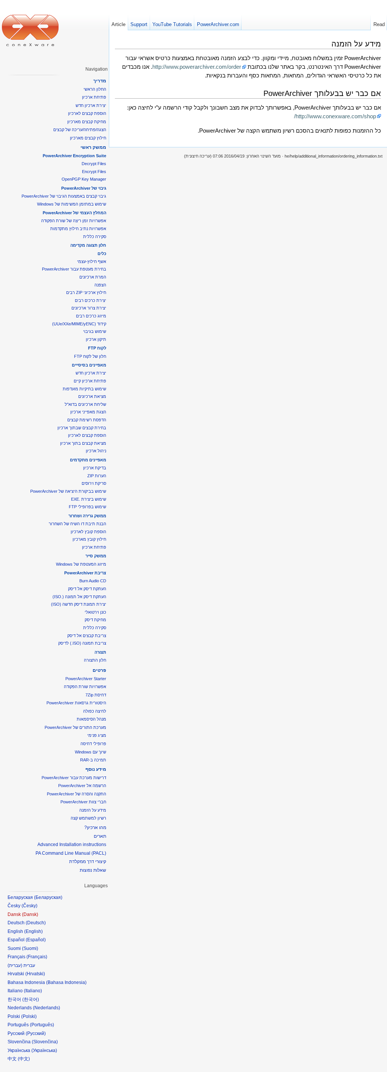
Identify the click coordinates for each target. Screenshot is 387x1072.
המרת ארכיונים (92, 277)
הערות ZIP (96, 475)
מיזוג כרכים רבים (91, 316)
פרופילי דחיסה (93, 743)
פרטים (99, 670)
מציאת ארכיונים (92, 396)
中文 (23, 1058)
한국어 (30, 999)
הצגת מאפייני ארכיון (88, 412)
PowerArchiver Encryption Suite (74, 155)
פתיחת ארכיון (94, 97)
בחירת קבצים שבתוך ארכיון (81, 427)
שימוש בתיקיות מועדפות (84, 389)
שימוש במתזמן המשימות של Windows (71, 204)
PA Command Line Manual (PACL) (71, 853)
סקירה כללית (94, 236)
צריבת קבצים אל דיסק (86, 635)
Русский (35, 1033)
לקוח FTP (97, 348)
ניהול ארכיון (96, 451)
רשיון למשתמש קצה (88, 818)
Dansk (30, 914)
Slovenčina (44, 1041)
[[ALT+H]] (30, 30)
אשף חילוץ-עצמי (91, 261)
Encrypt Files (94, 171)
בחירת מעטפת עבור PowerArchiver (74, 269)
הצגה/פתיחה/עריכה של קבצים (79, 129)
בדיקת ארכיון (94, 468)
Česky (29, 905)
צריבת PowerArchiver (85, 573)
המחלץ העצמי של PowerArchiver (74, 212)
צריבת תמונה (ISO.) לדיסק (82, 643)
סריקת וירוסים (94, 483)
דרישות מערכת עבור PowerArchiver (74, 777)
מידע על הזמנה (92, 810)
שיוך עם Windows (90, 752)
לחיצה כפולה (94, 711)
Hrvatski (35, 973)
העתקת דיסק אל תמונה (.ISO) (79, 596)
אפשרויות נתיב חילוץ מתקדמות (78, 228)
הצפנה (100, 285)
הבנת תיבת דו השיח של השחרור (77, 523)
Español (35, 939)
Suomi (30, 948)
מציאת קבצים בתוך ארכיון (83, 443)
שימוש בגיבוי (94, 331)
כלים (102, 253)
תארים (100, 836)
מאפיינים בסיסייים (89, 365)
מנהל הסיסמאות (91, 719)
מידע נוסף (95, 769)
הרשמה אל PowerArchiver (82, 785)
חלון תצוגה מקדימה (88, 245)
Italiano (32, 990)
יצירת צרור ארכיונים (88, 308)
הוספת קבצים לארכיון (87, 113)
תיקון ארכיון (96, 339)
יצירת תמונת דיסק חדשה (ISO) (78, 604)
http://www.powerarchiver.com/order (196, 66)
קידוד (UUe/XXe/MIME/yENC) (79, 324)
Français (37, 956)
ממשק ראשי (93, 147)
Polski (29, 1016)
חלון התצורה (95, 660)
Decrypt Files (94, 163)
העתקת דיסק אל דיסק (87, 588)
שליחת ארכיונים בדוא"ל (85, 404)
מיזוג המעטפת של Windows (81, 564)
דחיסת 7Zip (95, 695)
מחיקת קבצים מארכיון (86, 121)
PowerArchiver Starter (85, 678)
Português (42, 1024)
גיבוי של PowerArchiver (83, 188)
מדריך (99, 81)
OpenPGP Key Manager (84, 179)
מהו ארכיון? (95, 827)
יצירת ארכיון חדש (91, 105)
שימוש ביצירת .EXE (88, 499)
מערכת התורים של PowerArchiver (75, 727)
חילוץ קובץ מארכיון (89, 539)
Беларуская (48, 897)
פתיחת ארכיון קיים (90, 381)
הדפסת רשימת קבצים (86, 420)
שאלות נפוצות (93, 870)
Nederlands (46, 1007)
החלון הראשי (95, 89)
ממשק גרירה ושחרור (87, 516)
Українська (44, 1050)
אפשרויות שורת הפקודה (85, 686)
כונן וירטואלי (95, 612)
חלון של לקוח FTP (90, 356)
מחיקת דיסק (95, 619)
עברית (15, 965)
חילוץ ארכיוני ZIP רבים (86, 292)
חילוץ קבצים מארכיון (88, 138)
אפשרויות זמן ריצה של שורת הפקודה (73, 220)
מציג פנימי (96, 735)
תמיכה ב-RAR (93, 760)
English (33, 931)
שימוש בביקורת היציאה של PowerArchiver (68, 491)
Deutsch (35, 922)
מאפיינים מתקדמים (88, 460)
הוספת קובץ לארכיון (88, 531)
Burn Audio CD (92, 581)
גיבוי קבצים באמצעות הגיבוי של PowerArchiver (64, 196)
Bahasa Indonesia (66, 982)
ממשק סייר (95, 556)
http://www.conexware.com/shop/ (335, 116)
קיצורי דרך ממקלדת (87, 861)
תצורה (100, 652)
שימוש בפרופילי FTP (87, 506)
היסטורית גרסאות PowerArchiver (76, 703)
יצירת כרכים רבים (90, 300)
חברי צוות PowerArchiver (83, 802)
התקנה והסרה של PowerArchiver (76, 794)
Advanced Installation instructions (71, 844)
